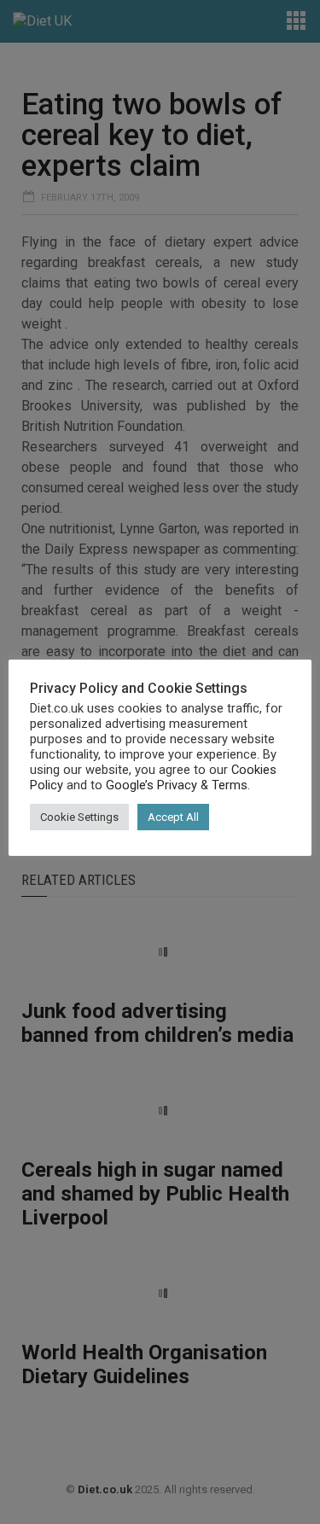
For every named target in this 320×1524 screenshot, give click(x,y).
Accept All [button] (173, 817)
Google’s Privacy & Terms (176, 785)
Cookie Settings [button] (79, 817)
